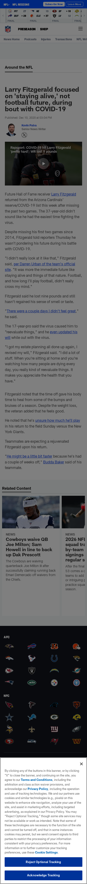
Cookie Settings (46, 852)
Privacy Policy (38, 789)
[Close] (81, 764)
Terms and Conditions (36, 780)
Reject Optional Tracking (43, 862)
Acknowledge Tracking (43, 875)
